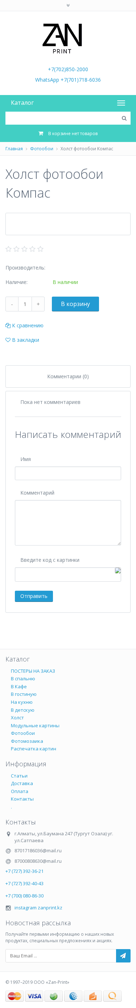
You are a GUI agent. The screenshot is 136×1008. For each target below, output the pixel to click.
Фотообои (41, 149)
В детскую (22, 710)
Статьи (19, 775)
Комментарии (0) (68, 376)
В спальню (23, 678)
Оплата (19, 791)
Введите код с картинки (49, 559)
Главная (14, 149)
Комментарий (37, 492)
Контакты (22, 799)
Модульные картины (35, 725)
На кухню (22, 702)
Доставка (22, 783)
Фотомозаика (27, 741)
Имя (25, 459)
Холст (17, 717)
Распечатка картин (33, 748)
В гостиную (24, 694)
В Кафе (19, 686)
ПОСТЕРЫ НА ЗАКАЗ (33, 671)
